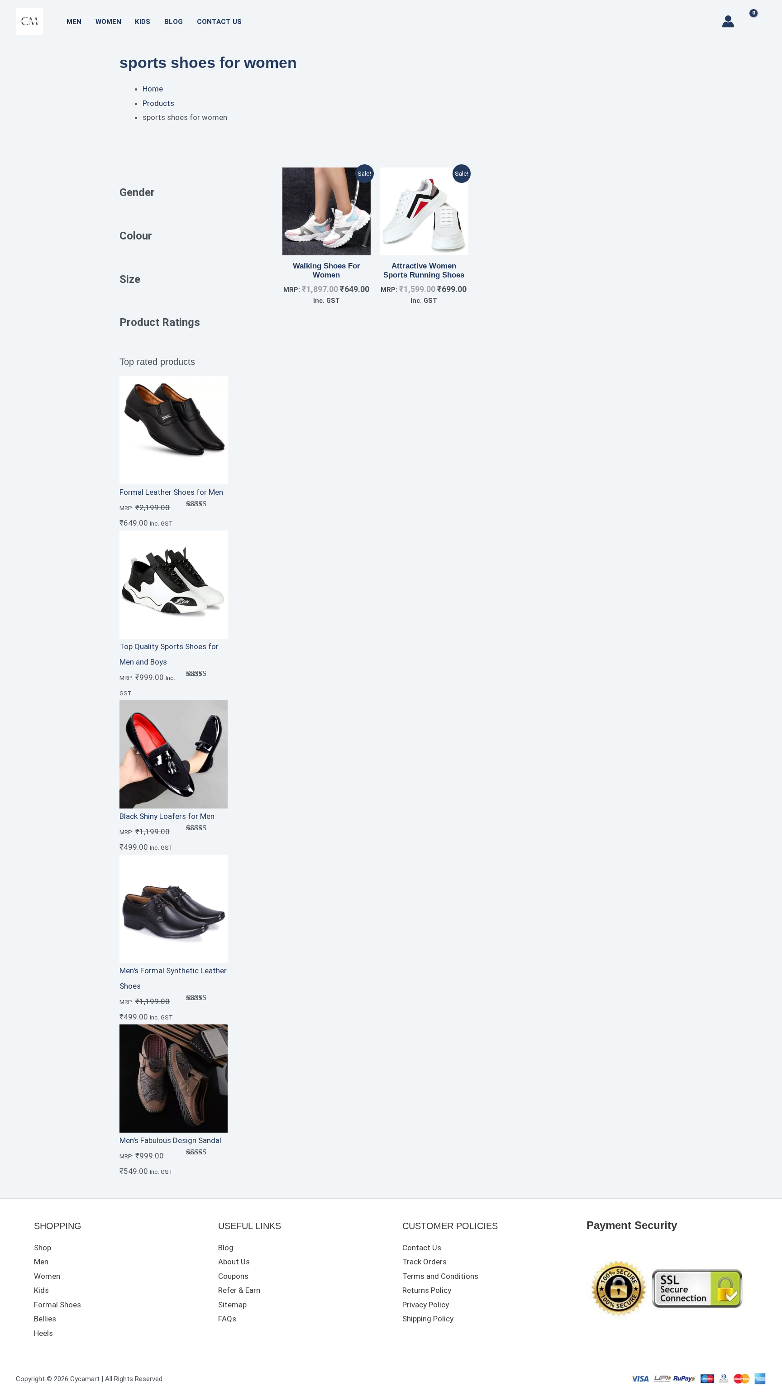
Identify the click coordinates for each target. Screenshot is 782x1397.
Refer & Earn (239, 1290)
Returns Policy (426, 1290)
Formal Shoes (57, 1304)
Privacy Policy (425, 1304)
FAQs (227, 1318)
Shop (42, 1247)
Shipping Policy (427, 1318)
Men (74, 22)
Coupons (233, 1276)
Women (108, 22)
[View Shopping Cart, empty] (757, 21)
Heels (43, 1333)
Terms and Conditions (440, 1276)
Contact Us (219, 22)
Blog (173, 22)
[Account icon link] (728, 21)
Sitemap (232, 1304)
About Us (234, 1261)
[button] (708, 21)
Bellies (45, 1318)
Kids (142, 22)
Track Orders (424, 1261)
